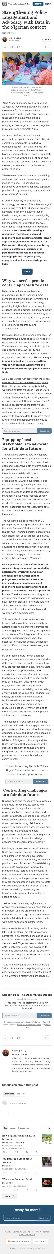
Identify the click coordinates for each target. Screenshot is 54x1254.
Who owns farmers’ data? (17, 1179)
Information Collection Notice (29, 1024)
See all (7, 1196)
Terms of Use (40, 1022)
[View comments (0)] (11, 47)
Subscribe (38, 4)
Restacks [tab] (20, 1094)
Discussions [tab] (23, 1128)
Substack (13, 1248)
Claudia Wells (21, 1169)
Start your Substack (19, 1241)
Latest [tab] (13, 1128)
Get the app (40, 1241)
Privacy (38, 1231)
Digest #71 (7, 1165)
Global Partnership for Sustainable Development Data (26, 382)
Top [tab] (5, 1128)
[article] (27, 1144)
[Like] (5, 47)
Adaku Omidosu (20, 1186)
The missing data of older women (17, 1160)
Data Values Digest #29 (13, 1142)
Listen (48, 39)
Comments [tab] (9, 1094)
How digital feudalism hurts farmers (18, 1137)
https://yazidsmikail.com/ (34, 975)
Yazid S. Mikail (15, 38)
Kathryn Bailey (19, 1149)
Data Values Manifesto (31, 121)
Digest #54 (7, 1182)
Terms (46, 1231)
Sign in (48, 4)
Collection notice (27, 1234)
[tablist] (14, 1094)
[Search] (49, 1128)
